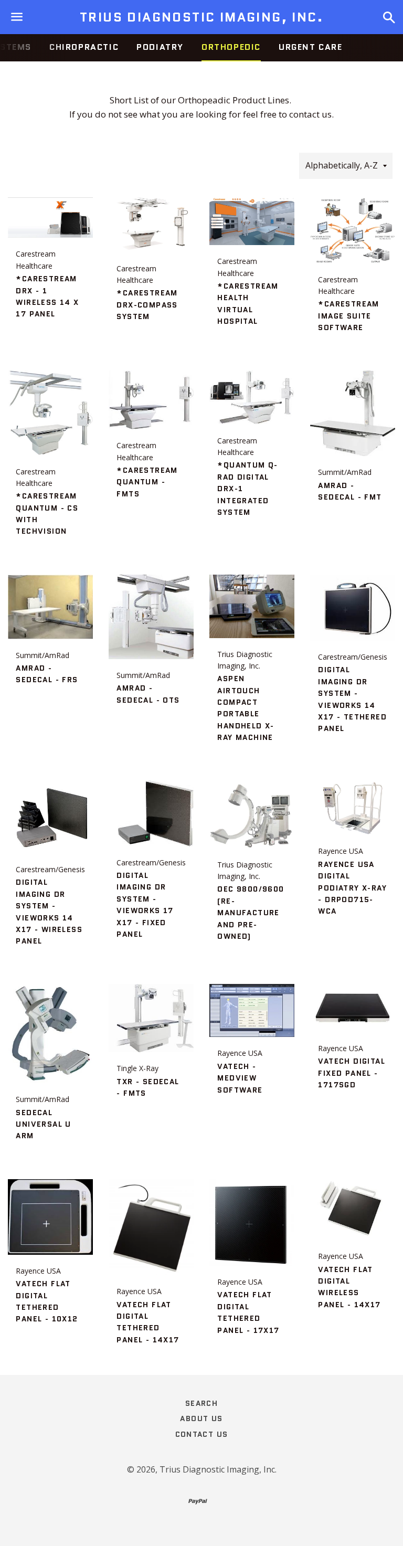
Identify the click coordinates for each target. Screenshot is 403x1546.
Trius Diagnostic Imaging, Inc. (201, 17)
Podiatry (160, 47)
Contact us (201, 1434)
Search (201, 1403)
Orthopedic (231, 47)
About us (201, 1418)
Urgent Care (311, 47)
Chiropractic (84, 47)
